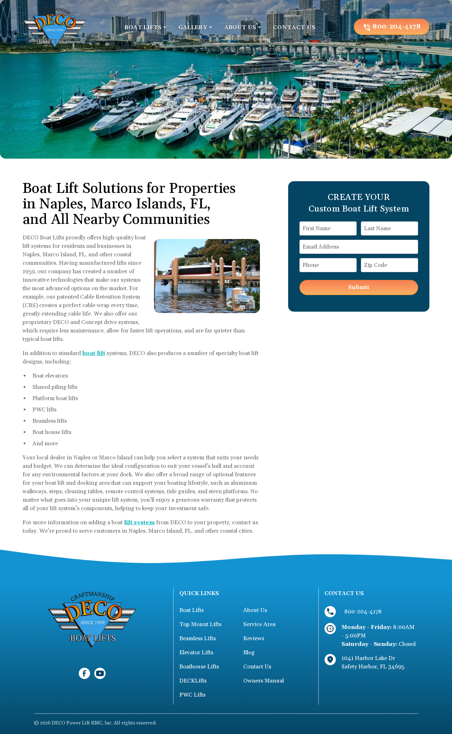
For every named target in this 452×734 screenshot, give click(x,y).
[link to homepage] (54, 26)
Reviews (253, 638)
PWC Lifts (192, 694)
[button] (145, 27)
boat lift (93, 353)
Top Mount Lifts (200, 624)
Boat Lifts (191, 610)
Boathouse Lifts (199, 666)
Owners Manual (263, 680)
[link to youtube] (100, 673)
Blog (249, 652)
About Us (255, 610)
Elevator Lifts (196, 652)
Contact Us (257, 666)
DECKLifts (193, 680)
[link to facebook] (84, 673)
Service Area (259, 624)
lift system (139, 522)
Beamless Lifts (197, 638)
